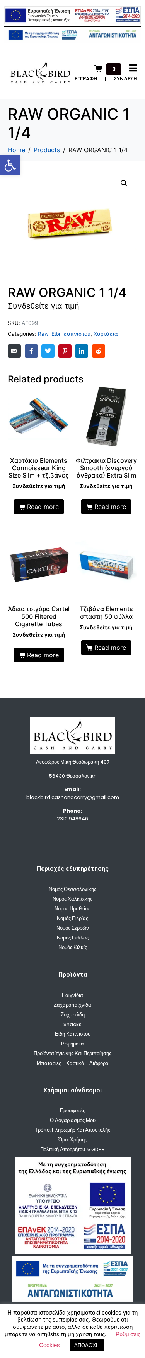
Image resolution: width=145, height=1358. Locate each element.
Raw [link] (43, 334)
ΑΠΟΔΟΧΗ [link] (86, 1345)
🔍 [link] (124, 183)
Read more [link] (43, 507)
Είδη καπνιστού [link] (70, 334)
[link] (10, 165)
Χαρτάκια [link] (106, 334)
